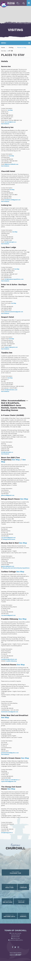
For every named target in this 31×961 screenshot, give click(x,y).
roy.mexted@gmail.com (8, 537)
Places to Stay (21, 47)
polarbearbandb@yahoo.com (10, 752)
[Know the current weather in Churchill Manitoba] (17, 3)
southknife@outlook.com (9, 659)
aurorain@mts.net (10, 122)
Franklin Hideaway (11, 661)
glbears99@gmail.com (7, 495)
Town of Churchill (7, 4)
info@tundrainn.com (11, 389)
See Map (10, 110)
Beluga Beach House (9, 539)
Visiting (11, 47)
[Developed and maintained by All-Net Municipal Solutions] (18, 955)
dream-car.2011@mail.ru (12, 779)
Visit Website (5, 123)
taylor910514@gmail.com (8, 781)
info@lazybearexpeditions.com (14, 279)
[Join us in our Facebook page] (12, 947)
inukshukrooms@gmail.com (9, 711)
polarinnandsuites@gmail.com (14, 311)
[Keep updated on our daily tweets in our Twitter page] (15, 947)
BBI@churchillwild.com (11, 164)
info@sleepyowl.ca (7, 832)
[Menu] (29, 3)
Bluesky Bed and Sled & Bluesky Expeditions (16, 568)
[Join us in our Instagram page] (18, 947)
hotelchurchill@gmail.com (12, 200)
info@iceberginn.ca (10, 242)
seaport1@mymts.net (11, 347)
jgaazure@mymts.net (7, 566)
